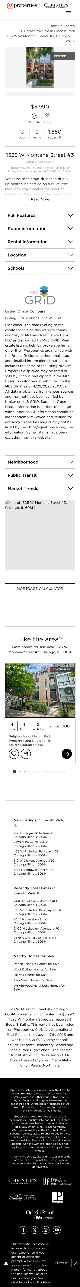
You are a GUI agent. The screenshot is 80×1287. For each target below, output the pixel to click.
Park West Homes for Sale (33, 980)
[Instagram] (45, 1233)
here (46, 1282)
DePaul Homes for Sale (30, 974)
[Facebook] (23, 1233)
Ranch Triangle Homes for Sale (36, 964)
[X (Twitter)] (34, 1233)
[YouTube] (57, 1233)
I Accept (62, 1263)
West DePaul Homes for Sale (35, 969)
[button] (40, 535)
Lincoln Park (63, 167)
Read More (40, 199)
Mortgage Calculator (40, 589)
